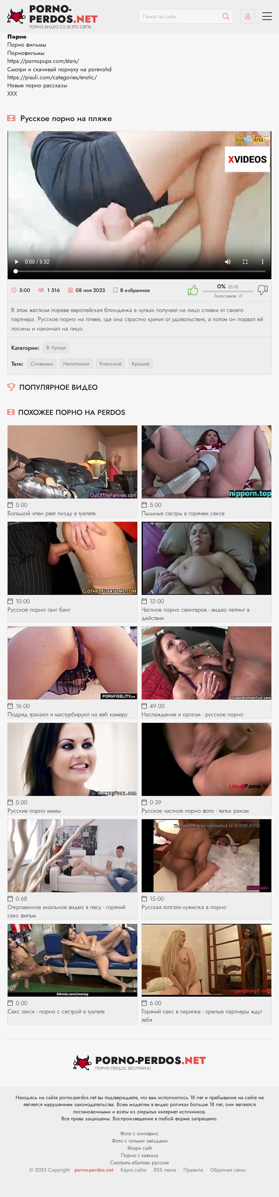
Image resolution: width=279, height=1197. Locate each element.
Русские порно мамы (34, 810)
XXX (12, 93)
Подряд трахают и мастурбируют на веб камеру (68, 714)
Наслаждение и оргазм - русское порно (192, 714)
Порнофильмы (25, 53)
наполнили (76, 363)
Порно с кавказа (139, 1155)
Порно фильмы (26, 44)
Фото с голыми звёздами (139, 1140)
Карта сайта (133, 1169)
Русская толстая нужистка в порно (184, 907)
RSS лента (165, 1169)
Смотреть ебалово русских (139, 1162)
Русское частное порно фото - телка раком (195, 810)
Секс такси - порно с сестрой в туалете (56, 1011)
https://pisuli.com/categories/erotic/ (52, 77)
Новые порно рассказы (37, 85)
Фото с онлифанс (139, 1133)
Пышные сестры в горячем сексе (183, 513)
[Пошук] (226, 16)
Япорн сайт (140, 1148)
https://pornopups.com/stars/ (43, 61)
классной (111, 363)
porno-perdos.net (93, 1169)
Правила (193, 1169)
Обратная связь (228, 1169)
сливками (42, 363)
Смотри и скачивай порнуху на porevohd (59, 69)
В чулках (56, 347)
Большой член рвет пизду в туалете (52, 513)
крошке (140, 363)
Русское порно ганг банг (39, 609)
